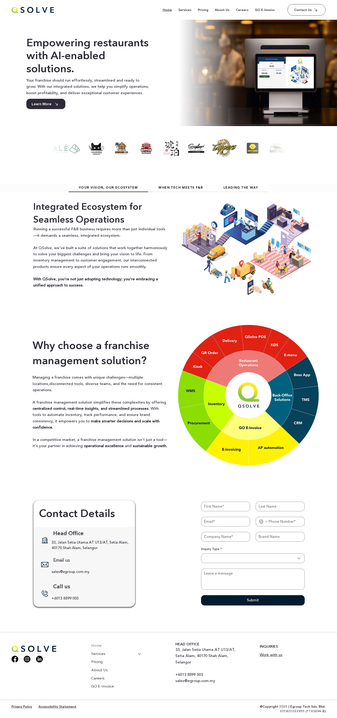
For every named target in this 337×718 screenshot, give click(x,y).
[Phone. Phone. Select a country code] (263, 521)
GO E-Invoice (102, 686)
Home (96, 645)
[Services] (139, 654)
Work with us (271, 655)
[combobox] (253, 558)
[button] (185, 10)
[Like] (14, 659)
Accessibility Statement (57, 706)
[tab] (108, 188)
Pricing (97, 661)
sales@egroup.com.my (70, 572)
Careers (98, 678)
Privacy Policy (21, 706)
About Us (99, 670)
